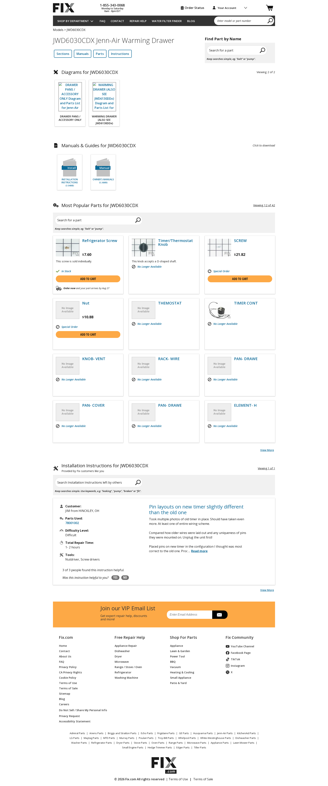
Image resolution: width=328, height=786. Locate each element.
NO (125, 577)
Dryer (118, 656)
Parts (100, 54)
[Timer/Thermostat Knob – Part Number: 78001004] (143, 247)
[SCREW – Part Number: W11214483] (219, 247)
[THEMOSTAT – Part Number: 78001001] (143, 310)
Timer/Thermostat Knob (175, 242)
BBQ (173, 661)
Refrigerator (123, 672)
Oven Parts (157, 742)
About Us (65, 656)
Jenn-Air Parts (225, 733)
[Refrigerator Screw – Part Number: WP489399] (67, 247)
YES (115, 577)
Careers (64, 704)
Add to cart (88, 279)
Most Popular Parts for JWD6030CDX (100, 205)
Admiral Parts (77, 733)
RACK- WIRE (169, 359)
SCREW (240, 241)
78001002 (72, 523)
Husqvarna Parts (203, 733)
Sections (63, 54)
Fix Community (240, 637)
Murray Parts (126, 738)
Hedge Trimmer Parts (160, 747)
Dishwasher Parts (245, 738)
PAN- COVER (93, 405)
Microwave (122, 661)
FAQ (102, 21)
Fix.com (66, 637)
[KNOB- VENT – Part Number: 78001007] (67, 366)
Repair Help (138, 21)
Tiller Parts (200, 747)
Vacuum (175, 667)
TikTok (235, 659)
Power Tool (177, 656)
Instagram (238, 665)
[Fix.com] (65, 8)
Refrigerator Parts (101, 742)
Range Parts (176, 742)
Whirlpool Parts (187, 738)
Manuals (82, 54)
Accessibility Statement (75, 721)
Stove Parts (140, 742)
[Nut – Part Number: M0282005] (67, 310)
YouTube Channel (242, 646)
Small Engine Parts (132, 747)
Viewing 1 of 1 (266, 468)
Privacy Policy (68, 667)
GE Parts (184, 733)
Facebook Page (241, 653)
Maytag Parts (91, 738)
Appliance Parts (220, 742)
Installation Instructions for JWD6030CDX (105, 468)
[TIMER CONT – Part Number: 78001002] (219, 310)
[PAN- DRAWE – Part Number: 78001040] (143, 412)
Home (63, 646)
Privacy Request (69, 716)
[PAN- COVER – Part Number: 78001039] (67, 412)
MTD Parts (109, 738)
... (198, 551)
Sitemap (64, 693)
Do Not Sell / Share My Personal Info (81, 710)
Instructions (120, 54)
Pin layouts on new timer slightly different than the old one (196, 509)
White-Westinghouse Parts (215, 738)
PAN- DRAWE (246, 359)
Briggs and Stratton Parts (122, 733)
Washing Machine (126, 677)
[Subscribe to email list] (220, 614)
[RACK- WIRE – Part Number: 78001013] (143, 366)
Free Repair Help (129, 637)
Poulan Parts (146, 738)
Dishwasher (122, 651)
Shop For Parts (183, 637)
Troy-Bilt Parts (166, 738)
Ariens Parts (96, 733)
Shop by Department (73, 21)
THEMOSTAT (170, 303)
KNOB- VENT (93, 359)
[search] (270, 20)
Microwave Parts (196, 742)
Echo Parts (147, 733)
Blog (191, 21)
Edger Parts (183, 747)
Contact (117, 21)
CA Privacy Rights (70, 672)
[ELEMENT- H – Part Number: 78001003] (219, 412)
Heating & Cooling (182, 672)
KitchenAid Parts (246, 733)
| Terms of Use (177, 779)
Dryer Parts (122, 742)
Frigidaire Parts (166, 733)
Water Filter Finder (167, 21)
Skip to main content (164, 3)
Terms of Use (68, 683)
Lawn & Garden (180, 651)
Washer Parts (79, 742)
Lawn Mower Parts (243, 742)
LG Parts (74, 738)
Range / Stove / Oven (128, 667)
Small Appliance (180, 677)
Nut (85, 303)
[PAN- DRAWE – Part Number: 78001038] (219, 366)
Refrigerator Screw (99, 241)
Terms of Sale (68, 688)
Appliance (176, 646)
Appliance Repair (126, 646)
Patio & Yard (178, 683)
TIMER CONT (246, 303)
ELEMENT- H (245, 405)
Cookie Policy (67, 677)
